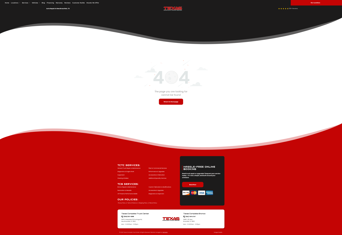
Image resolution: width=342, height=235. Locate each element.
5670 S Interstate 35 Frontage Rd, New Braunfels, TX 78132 (131, 220)
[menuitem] (8, 2)
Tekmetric (165, 232)
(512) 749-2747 (191, 216)
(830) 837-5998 (129, 216)
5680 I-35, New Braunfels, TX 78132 (189, 220)
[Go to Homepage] (173, 8)
